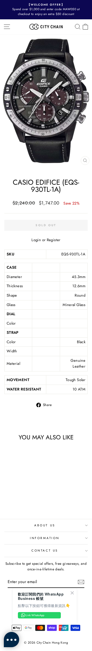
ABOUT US (44, 525)
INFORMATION (45, 538)
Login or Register (45, 240)
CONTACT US (44, 550)
